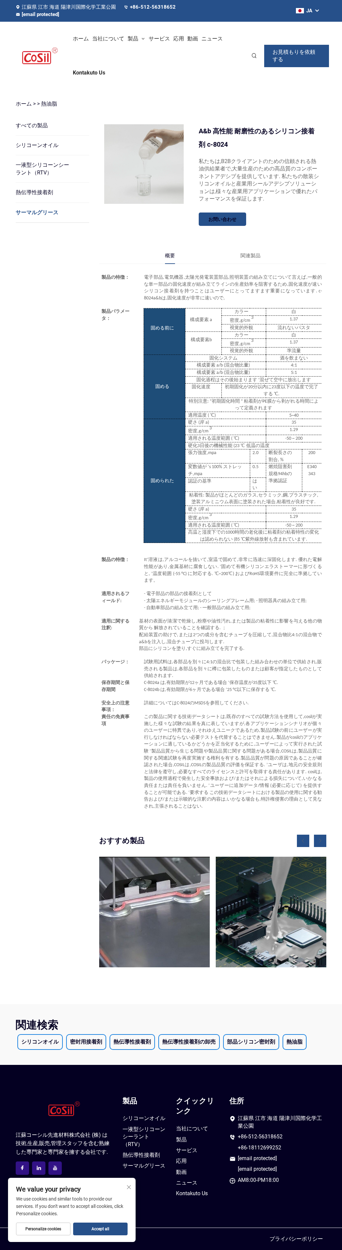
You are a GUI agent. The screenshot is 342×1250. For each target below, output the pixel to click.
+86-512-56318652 (153, 7)
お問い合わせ (222, 219)
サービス (159, 38)
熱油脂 (49, 104)
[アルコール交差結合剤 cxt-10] (154, 912)
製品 (133, 38)
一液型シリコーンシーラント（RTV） (42, 168)
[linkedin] (38, 1168)
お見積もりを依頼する (294, 55)
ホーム (81, 38)
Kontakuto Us (89, 73)
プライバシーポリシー (296, 1239)
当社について (108, 38)
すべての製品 (32, 125)
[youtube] (55, 1168)
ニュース (212, 38)
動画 (192, 38)
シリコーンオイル (37, 145)
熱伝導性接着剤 (34, 192)
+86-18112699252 (259, 1147)
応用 (178, 38)
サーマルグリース (37, 212)
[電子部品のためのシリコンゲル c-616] (271, 912)
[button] (303, 841)
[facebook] (22, 1168)
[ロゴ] (40, 55)
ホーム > (26, 104)
